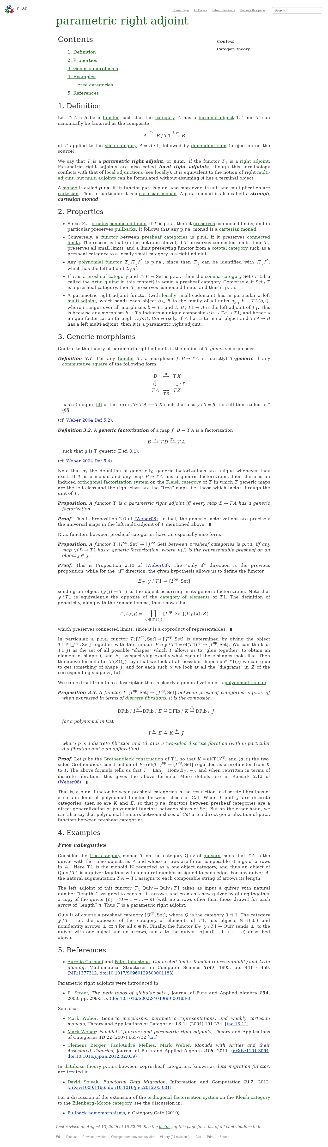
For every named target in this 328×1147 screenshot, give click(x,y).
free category (105, 855)
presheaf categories (165, 236)
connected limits (127, 223)
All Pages (200, 10)
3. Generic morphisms (92, 68)
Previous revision (94, 1137)
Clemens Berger (86, 1045)
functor (111, 117)
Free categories (95, 84)
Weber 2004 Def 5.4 (88, 460)
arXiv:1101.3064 (251, 1050)
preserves (204, 223)
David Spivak (82, 1081)
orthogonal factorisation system (182, 1097)
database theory (82, 1066)
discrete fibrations (145, 697)
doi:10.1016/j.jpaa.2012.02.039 (101, 1056)
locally (162, 172)
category (165, 117)
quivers (212, 855)
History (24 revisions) (174, 1137)
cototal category (230, 248)
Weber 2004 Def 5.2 (88, 420)
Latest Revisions (223, 10)
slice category (121, 145)
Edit (58, 1137)
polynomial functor (100, 261)
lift (99, 404)
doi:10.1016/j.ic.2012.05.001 (139, 1087)
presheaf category (107, 276)
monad (70, 187)
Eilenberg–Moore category (101, 1102)
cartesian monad (157, 193)
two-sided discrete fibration (196, 743)
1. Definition (81, 51)
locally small (176, 295)
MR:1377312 (83, 972)
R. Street (77, 992)
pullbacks (125, 229)
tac (152, 1037)
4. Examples (81, 76)
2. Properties (82, 60)
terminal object (216, 117)
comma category (223, 276)
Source (224, 1137)
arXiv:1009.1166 (87, 1087)
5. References (83, 93)
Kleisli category (183, 481)
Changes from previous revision (133, 1137)
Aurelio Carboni (85, 961)
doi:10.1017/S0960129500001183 (136, 972)
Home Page (180, 10)
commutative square (85, 363)
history (165, 1126)
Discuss (72, 1137)
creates (100, 223)
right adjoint (254, 161)
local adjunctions (124, 172)
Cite (198, 1137)
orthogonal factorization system (113, 481)
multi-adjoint (81, 300)
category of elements (185, 596)
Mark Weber (82, 1018)
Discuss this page (252, 10)
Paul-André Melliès (132, 1045)
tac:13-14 (237, 1023)
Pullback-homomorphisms (96, 1112)
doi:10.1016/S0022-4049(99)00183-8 (150, 998)
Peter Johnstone (132, 961)
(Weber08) (146, 518)
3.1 (132, 451)
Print (210, 1137)
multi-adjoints (100, 177)
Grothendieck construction (133, 758)
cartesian (68, 193)
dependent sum (208, 145)
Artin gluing (105, 281)
